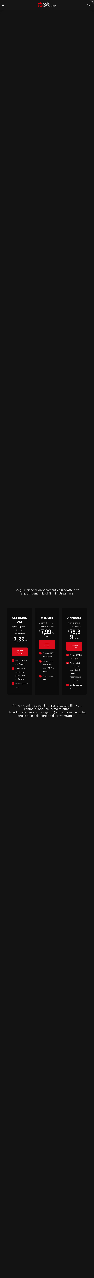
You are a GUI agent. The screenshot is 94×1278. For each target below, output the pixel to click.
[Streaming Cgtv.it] (47, 4)
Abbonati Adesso (16, 642)
